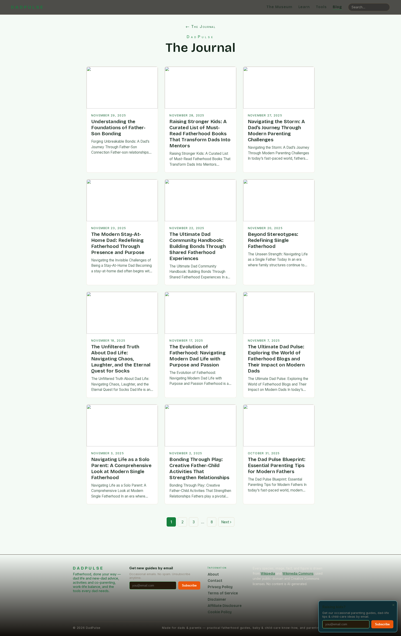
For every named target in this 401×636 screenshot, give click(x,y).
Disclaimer (217, 599)
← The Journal (201, 26)
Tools (321, 7)
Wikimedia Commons (298, 573)
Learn (304, 7)
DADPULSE (27, 7)
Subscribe (189, 585)
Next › (226, 522)
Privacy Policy (220, 587)
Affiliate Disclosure (225, 605)
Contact (215, 580)
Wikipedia (268, 573)
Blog (337, 7)
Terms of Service (223, 593)
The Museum (279, 7)
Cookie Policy (220, 612)
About (213, 574)
